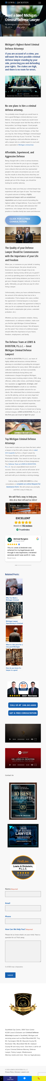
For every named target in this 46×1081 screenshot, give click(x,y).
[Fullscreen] (36, 739)
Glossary (17, 1072)
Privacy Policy (9, 1072)
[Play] (10, 739)
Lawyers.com (25, 1072)
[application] (23, 733)
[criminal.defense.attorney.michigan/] (25, 1078)
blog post (21, 27)
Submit (10, 975)
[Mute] (32, 739)
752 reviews (27, 526)
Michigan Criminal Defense (19, 24)
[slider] (21, 739)
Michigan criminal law (25, 145)
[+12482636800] (39, 1078)
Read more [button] (11, 558)
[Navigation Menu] (39, 3)
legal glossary (35, 1055)
